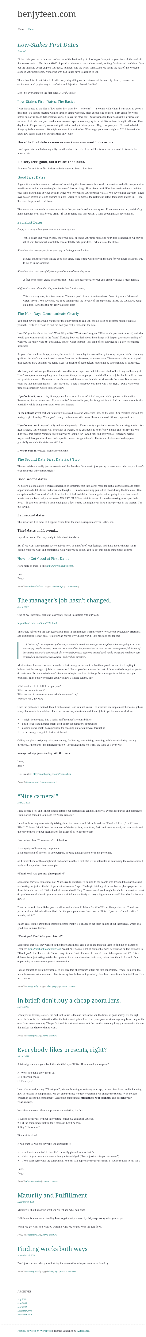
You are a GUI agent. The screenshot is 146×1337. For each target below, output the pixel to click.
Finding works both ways (52, 1249)
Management (32, 781)
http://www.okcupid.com (59, 565)
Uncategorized (33, 1035)
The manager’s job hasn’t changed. (64, 600)
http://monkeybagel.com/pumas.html (52, 774)
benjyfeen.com (46, 14)
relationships (57, 586)
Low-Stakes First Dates (47, 44)
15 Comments (71, 586)
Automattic (83, 1330)
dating (51, 1271)
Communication (33, 1181)
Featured (21, 51)
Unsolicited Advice (34, 586)
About (31, 29)
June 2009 (22, 1302)
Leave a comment (47, 781)
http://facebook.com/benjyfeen (44, 949)
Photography (32, 986)
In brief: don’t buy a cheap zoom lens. (69, 1000)
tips (56, 1271)
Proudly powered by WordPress (34, 1330)
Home (21, 29)
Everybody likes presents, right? (62, 1050)
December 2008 (24, 1310)
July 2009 (21, 1299)
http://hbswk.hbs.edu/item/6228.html (37, 623)
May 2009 (22, 1306)
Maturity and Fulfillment (52, 1195)
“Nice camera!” (37, 796)
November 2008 (24, 1314)
